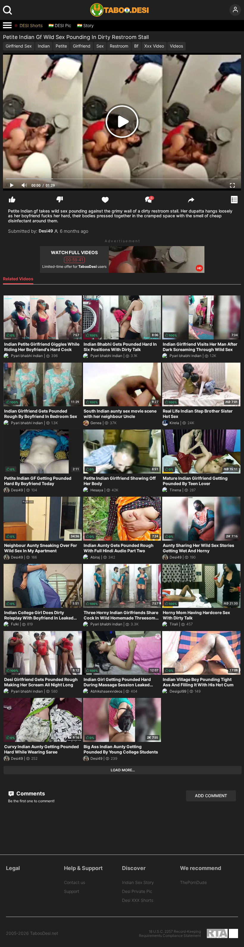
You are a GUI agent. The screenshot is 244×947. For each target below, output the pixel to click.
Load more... (123, 770)
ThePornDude (193, 882)
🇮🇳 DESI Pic (60, 25)
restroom (119, 45)
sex (100, 45)
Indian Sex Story (138, 882)
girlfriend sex (19, 45)
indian (44, 45)
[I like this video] (12, 200)
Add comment (211, 795)
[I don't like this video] (60, 200)
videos (176, 45)
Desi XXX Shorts (137, 900)
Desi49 (46, 231)
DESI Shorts (31, 25)
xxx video (154, 45)
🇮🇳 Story (85, 25)
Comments (30, 793)
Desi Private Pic (137, 891)
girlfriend (81, 45)
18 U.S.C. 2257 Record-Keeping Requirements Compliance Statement (170, 933)
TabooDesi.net (44, 933)
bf (136, 45)
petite (61, 45)
